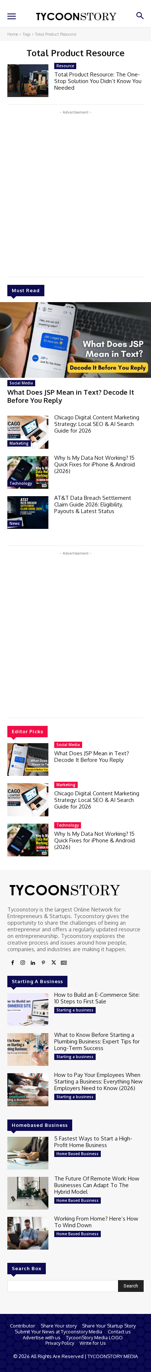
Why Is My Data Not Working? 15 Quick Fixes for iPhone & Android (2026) (94, 464)
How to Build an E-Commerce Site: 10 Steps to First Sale (97, 998)
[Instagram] (23, 963)
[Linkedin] (33, 963)
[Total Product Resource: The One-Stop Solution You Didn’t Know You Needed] (27, 80)
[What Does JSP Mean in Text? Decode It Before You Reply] (75, 340)
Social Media (21, 383)
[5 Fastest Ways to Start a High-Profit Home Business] (27, 1153)
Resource (65, 65)
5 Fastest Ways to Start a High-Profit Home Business (93, 1142)
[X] (53, 963)
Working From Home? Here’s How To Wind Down (96, 1222)
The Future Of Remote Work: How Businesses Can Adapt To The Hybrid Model (96, 1185)
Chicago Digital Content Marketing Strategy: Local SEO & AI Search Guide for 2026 (96, 424)
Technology (21, 483)
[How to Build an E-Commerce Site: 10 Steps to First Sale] (27, 1009)
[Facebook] (12, 963)
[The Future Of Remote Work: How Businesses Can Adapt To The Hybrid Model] (27, 1193)
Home (12, 34)
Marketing (19, 443)
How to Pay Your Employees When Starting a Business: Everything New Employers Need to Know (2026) (98, 1081)
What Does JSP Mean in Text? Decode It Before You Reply (70, 396)
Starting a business (74, 1010)
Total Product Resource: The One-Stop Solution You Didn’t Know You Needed (97, 81)
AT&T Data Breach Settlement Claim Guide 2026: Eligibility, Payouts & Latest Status (92, 504)
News (15, 523)
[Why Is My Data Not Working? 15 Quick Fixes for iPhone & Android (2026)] (27, 472)
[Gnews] (64, 963)
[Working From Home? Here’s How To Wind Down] (27, 1233)
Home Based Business (77, 1153)
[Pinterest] (43, 963)
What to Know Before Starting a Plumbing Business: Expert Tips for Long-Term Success (97, 1041)
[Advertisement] (75, 192)
